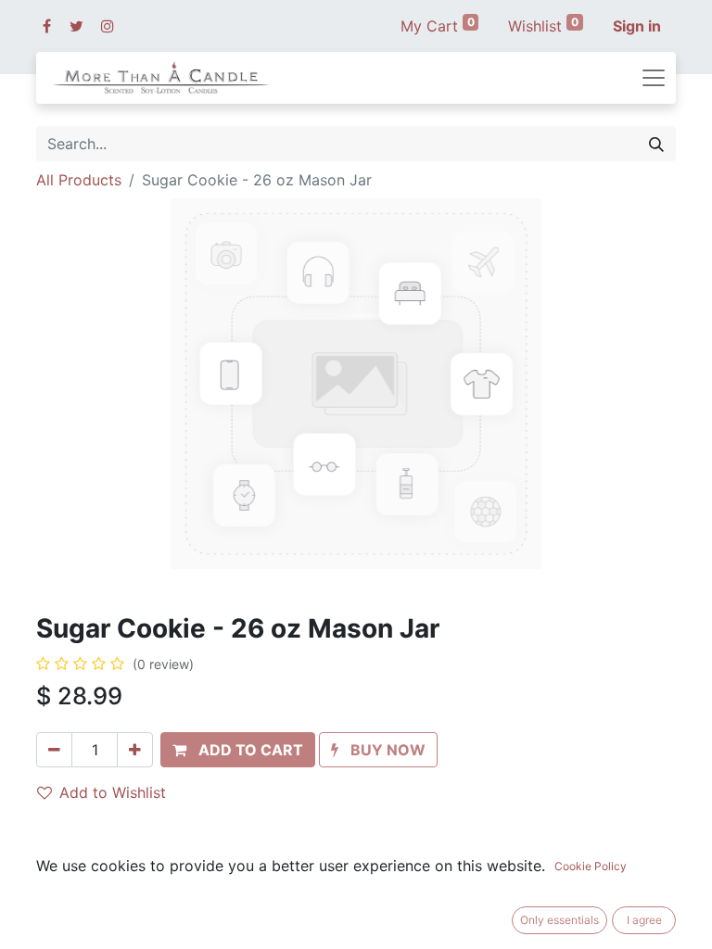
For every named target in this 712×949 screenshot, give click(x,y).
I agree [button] (644, 920)
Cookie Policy (590, 866)
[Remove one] (54, 749)
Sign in (637, 26)
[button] (237, 749)
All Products (78, 180)
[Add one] (135, 749)
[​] (47, 26)
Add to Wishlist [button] (112, 792)
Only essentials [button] (559, 920)
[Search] (656, 143)
